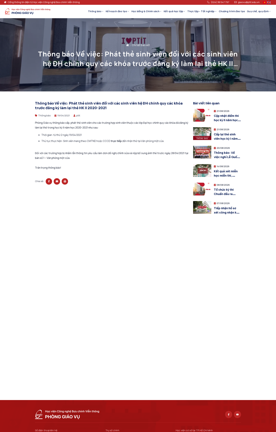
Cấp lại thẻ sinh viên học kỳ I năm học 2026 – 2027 (226, 138)
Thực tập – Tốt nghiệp (200, 11)
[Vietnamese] (265, 2)
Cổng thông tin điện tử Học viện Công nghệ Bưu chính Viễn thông (44, 2)
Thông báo (94, 11)
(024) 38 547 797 (220, 2)
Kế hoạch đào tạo (116, 11)
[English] (269, 2)
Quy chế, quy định (258, 11)
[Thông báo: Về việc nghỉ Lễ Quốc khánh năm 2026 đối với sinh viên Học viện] (202, 157)
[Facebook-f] (228, 414)
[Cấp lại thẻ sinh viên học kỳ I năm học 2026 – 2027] (202, 139)
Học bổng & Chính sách (145, 11)
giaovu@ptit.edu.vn (249, 2)
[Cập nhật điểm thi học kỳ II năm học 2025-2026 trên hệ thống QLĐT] (202, 120)
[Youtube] (237, 414)
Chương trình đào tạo (232, 11)
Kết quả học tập (173, 11)
